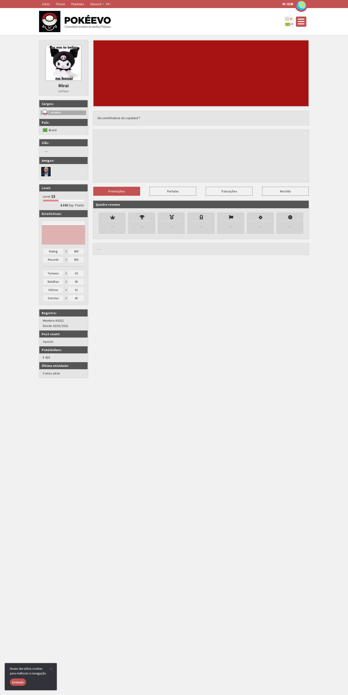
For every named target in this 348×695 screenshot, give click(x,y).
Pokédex (77, 4)
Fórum (60, 4)
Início (46, 4)
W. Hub (287, 4)
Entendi (18, 682)
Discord (100, 4)
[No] (51, 669)
